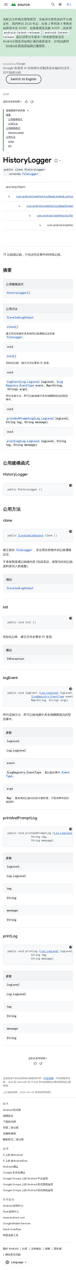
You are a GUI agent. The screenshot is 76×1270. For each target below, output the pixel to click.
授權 (47, 1248)
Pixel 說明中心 (11, 1211)
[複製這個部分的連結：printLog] (21, 936)
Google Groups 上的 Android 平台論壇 (25, 1178)
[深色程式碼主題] (70, 485)
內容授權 (48, 1078)
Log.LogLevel (30, 381)
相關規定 (8, 1115)
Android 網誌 (10, 1166)
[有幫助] (26, 101)
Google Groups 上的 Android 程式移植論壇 (28, 1190)
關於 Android (10, 1248)
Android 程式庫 (12, 1110)
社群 (24, 1248)
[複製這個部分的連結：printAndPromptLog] (40, 818)
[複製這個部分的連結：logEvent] (21, 678)
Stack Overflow (12, 1229)
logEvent (13, 381)
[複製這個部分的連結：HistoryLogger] (31, 474)
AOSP (6, 94)
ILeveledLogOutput (20, 317)
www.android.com (14, 1217)
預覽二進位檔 (10, 1127)
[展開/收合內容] (28, 110)
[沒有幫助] (32, 101)
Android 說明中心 (13, 1205)
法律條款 (36, 1248)
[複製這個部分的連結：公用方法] (24, 509)
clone (11, 327)
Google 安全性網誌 (14, 1172)
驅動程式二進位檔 (13, 1139)
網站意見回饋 (13, 1254)
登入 (69, 4)
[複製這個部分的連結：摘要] (15, 270)
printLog (13, 441)
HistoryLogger (17, 292)
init (10, 356)
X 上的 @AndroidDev (15, 1160)
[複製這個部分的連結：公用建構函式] (33, 463)
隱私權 (58, 1248)
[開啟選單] (6, 4)
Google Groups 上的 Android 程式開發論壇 (28, 1184)
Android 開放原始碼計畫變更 (25, 46)
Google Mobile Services (16, 1223)
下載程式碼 (9, 1121)
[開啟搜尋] (53, 4)
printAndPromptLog (20, 418)
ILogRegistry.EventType (47, 696)
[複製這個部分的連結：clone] (16, 521)
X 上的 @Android (13, 1154)
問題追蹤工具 (10, 1235)
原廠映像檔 (9, 1133)
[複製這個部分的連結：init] (11, 607)
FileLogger (30, 174)
